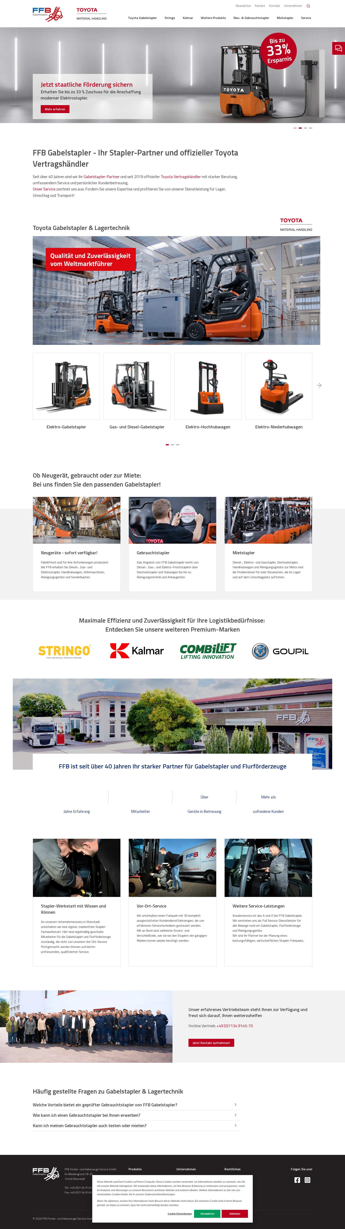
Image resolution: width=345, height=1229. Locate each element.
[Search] (308, 6)
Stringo (170, 17)
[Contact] (338, 48)
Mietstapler (285, 17)
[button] (136, 1105)
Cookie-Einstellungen (180, 1213)
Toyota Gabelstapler (142, 17)
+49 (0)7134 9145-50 (83, 1187)
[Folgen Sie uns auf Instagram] (307, 1180)
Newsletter (243, 5)
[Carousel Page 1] (295, 128)
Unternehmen (293, 5)
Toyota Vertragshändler (181, 176)
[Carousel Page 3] (177, 444)
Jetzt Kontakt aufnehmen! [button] (211, 1042)
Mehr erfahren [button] (55, 109)
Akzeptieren (207, 1213)
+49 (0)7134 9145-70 (235, 1026)
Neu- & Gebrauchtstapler (251, 17)
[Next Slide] (319, 385)
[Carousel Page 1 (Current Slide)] (167, 444)
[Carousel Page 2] (300, 128)
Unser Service (44, 189)
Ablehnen (234, 1213)
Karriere (260, 5)
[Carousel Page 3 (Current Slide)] (305, 128)
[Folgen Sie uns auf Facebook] (297, 1180)
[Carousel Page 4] (310, 128)
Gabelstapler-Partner (102, 176)
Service (306, 17)
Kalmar (188, 17)
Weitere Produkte (213, 17)
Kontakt (274, 5)
